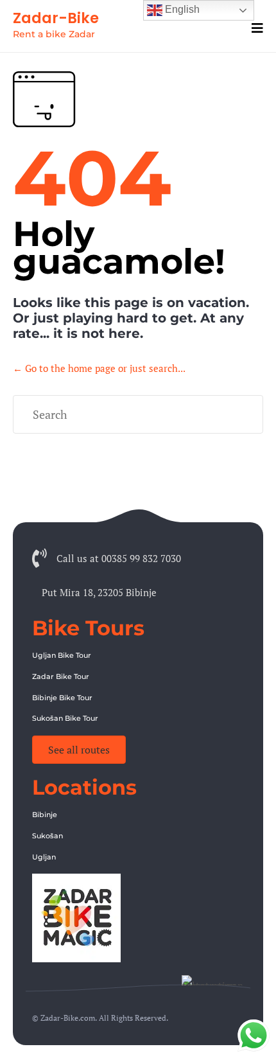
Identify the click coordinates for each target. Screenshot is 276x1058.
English (181, 9)
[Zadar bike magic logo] (76, 958)
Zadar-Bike (56, 18)
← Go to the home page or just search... (99, 368)
